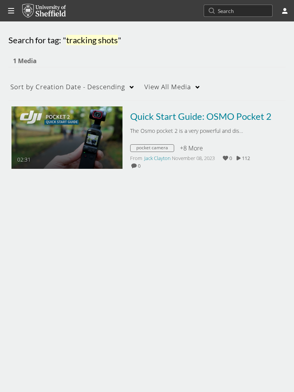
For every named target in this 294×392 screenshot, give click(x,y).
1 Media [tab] (25, 61)
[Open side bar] (11, 11)
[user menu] (285, 11)
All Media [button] (167, 86)
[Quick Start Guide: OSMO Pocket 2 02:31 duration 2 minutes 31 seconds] (66, 137)
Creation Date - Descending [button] (67, 86)
